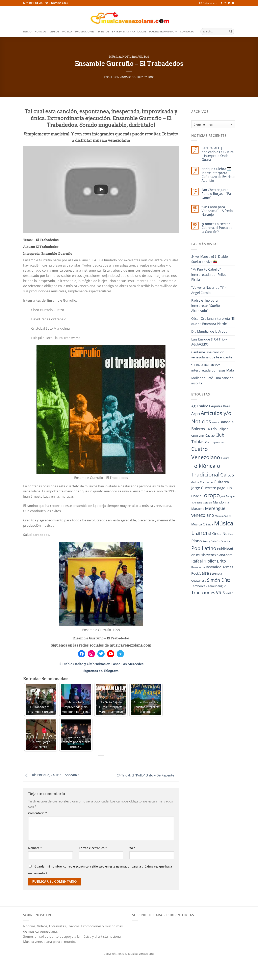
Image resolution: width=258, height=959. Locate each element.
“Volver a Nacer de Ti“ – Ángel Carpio (208, 290)
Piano (196, 541)
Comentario (37, 813)
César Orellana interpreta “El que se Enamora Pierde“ (213, 321)
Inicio (27, 31)
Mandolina (221, 502)
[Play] (101, 189)
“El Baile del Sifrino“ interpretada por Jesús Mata (212, 368)
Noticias (40, 31)
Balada (215, 422)
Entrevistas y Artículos (129, 31)
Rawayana (198, 567)
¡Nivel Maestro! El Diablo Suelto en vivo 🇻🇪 (209, 259)
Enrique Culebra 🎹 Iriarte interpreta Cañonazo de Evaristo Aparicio (218, 175)
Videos (54, 31)
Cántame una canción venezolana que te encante (211, 355)
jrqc (151, 77)
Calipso (223, 429)
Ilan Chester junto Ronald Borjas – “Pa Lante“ (216, 194)
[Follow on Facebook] (221, 3)
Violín (229, 593)
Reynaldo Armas (219, 567)
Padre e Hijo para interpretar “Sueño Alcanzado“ (205, 305)
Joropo (211, 495)
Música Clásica (202, 524)
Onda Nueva (222, 533)
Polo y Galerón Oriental (216, 541)
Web (132, 848)
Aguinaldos (200, 406)
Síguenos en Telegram (101, 671)
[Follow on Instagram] (225, 3)
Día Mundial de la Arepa (209, 331)
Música (67, 31)
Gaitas (227, 474)
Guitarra (221, 481)
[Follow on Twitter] (229, 3)
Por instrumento (161, 31)
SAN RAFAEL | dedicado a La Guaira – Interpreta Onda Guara (218, 154)
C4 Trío (211, 428)
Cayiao (210, 435)
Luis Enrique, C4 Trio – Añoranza (54, 775)
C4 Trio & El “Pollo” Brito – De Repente (146, 775)
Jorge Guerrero (203, 487)
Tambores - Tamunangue (208, 586)
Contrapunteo (214, 442)
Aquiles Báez (220, 406)
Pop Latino (203, 548)
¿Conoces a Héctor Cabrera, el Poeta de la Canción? (217, 228)
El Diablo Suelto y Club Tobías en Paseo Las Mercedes (101, 664)
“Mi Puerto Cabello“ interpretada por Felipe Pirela (209, 274)
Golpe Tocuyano (202, 482)
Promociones (85, 31)
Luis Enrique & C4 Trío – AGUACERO (209, 342)
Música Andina (223, 516)
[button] (208, 3)
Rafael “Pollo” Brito (208, 561)
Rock (195, 573)
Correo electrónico (93, 848)
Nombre (35, 848)
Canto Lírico (198, 435)
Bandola (227, 421)
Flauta (225, 458)
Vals (220, 592)
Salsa (204, 573)
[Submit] (230, 31)
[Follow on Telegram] (233, 3)
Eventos (103, 31)
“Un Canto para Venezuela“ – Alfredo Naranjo (217, 211)
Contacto (187, 31)
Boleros (198, 428)
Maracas (197, 508)
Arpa (195, 413)
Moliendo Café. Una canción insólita (212, 380)
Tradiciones (203, 592)
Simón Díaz (218, 580)
